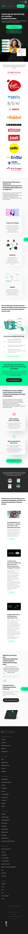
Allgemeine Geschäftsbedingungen (13, 916)
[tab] (4, 675)
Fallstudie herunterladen (14, 356)
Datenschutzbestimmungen (13, 912)
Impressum (13, 918)
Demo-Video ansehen (14, 31)
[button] (26, 6)
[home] (9, 6)
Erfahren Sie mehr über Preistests (11, 700)
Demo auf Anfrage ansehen (14, 380)
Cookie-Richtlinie (13, 914)
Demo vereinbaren (14, 26)
